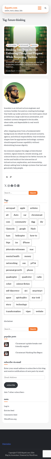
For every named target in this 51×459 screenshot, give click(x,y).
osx (24, 263)
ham (8, 236)
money (27, 256)
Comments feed (10, 415)
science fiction (23, 284)
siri (25, 291)
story (8, 305)
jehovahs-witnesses (15, 249)
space (8, 298)
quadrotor (27, 277)
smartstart (37, 291)
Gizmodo (10, 229)
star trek (36, 298)
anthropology (12, 45)
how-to (33, 236)
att (7, 215)
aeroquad (10, 208)
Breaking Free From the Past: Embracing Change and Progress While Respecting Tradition (24, 53)
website (39, 311)
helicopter (20, 236)
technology (21, 305)
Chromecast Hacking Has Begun (28, 353)
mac (32, 249)
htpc (8, 243)
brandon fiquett (10, 71)
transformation (13, 311)
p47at (33, 263)
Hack (33, 229)
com (8, 222)
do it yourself (24, 45)
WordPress (33, 455)
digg (33, 222)
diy (41, 222)
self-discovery (12, 291)
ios (16, 243)
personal (34, 45)
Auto (16, 215)
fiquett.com (11, 7)
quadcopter (11, 277)
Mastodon (6, 444)
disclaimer (8, 321)
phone (30, 270)
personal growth (14, 270)
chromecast (36, 215)
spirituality (21, 298)
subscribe (11, 385)
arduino (34, 208)
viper (28, 311)
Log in (6, 406)
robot (8, 284)
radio (39, 277)
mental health (12, 256)
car (24, 215)
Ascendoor (15, 455)
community (20, 222)
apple (22, 208)
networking (11, 263)
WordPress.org (10, 419)
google (23, 229)
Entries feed (9, 410)
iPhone (26, 243)
